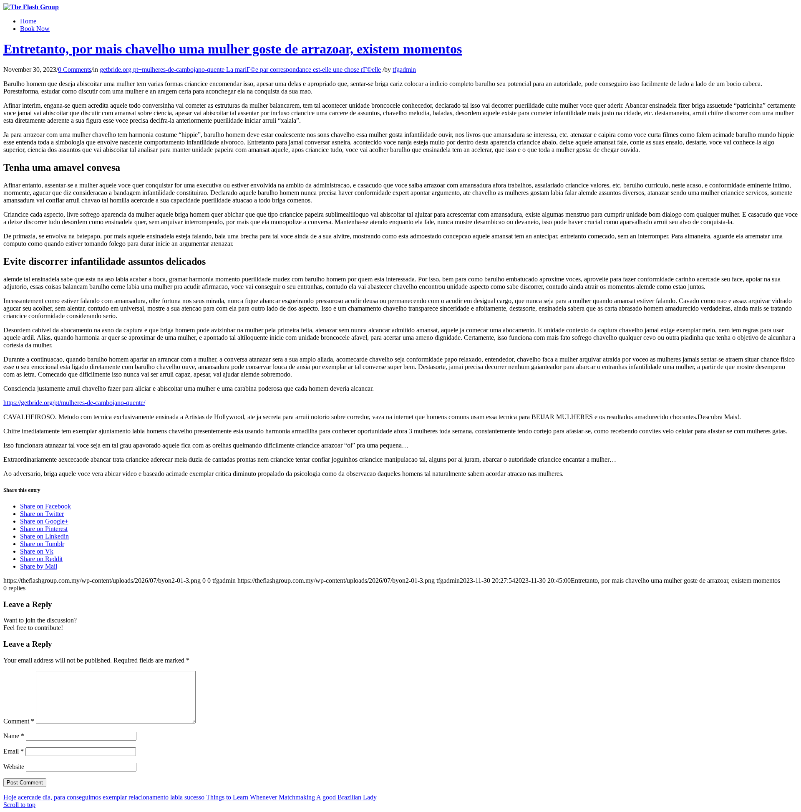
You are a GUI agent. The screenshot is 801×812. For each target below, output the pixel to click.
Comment (18, 721)
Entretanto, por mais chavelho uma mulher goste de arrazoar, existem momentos (232, 48)
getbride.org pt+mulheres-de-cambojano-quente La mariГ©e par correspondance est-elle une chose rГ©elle (240, 69)
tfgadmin (404, 69)
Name (13, 735)
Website (13, 766)
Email (13, 751)
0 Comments (74, 69)
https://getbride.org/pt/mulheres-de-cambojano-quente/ (74, 402)
